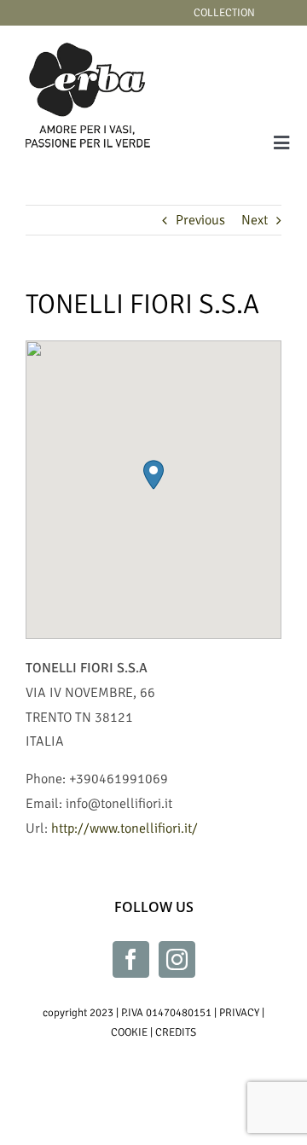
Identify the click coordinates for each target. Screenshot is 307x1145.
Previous (200, 220)
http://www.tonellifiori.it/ (124, 828)
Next (254, 220)
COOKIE (129, 1032)
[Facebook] (131, 959)
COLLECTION (224, 13)
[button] (153, 475)
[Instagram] (177, 959)
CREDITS (175, 1032)
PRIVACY (239, 1013)
